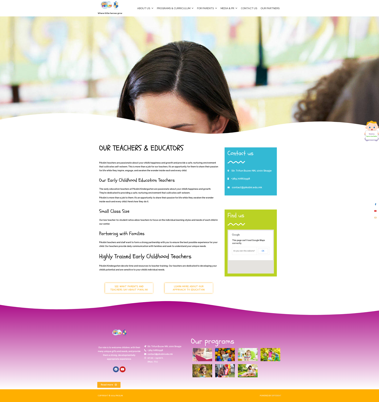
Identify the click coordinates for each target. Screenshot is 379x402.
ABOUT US (143, 8)
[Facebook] (116, 369)
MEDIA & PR (227, 8)
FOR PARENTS (205, 8)
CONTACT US (249, 8)
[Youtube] (123, 369)
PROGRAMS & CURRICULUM (173, 8)
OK (263, 251)
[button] (129, 288)
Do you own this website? (244, 251)
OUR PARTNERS (270, 8)
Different (276, 396)
